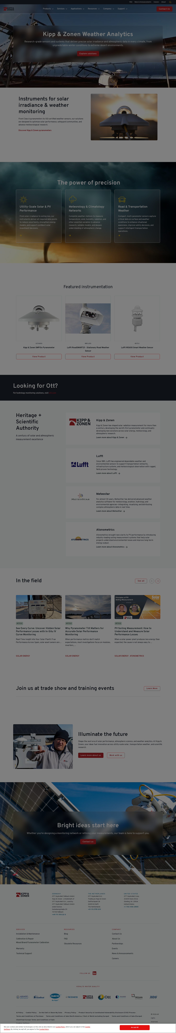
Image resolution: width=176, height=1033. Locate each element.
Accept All (134, 1027)
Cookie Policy (60, 1027)
